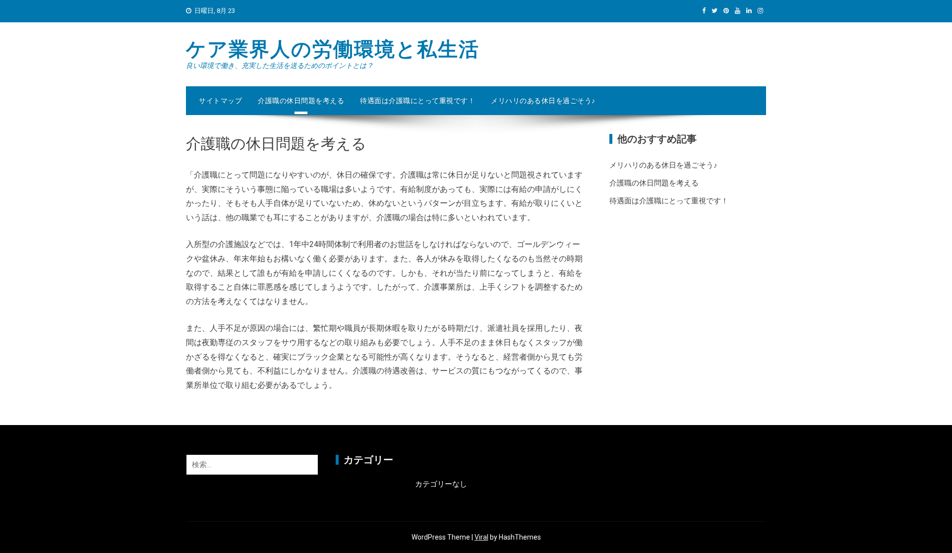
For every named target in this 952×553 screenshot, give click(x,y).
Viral (481, 537)
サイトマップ (220, 101)
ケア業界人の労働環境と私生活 (332, 49)
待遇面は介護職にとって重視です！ (417, 101)
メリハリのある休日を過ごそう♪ (543, 101)
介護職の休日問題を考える (301, 101)
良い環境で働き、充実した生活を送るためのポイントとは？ (279, 65)
